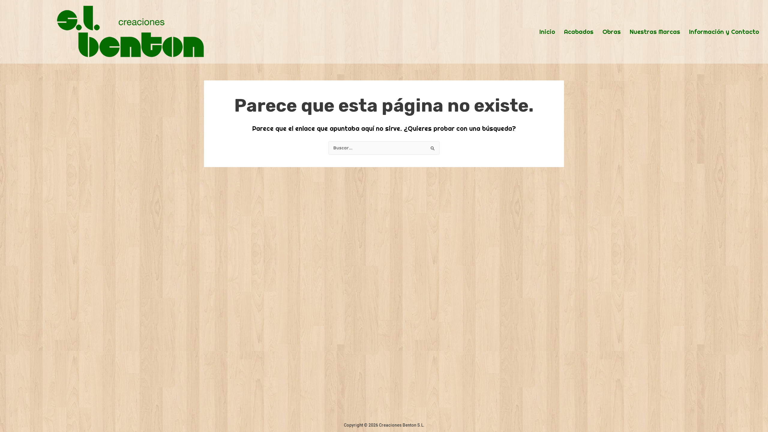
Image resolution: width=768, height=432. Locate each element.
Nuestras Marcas (655, 32)
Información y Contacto (724, 32)
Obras (611, 32)
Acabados (578, 32)
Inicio (547, 32)
